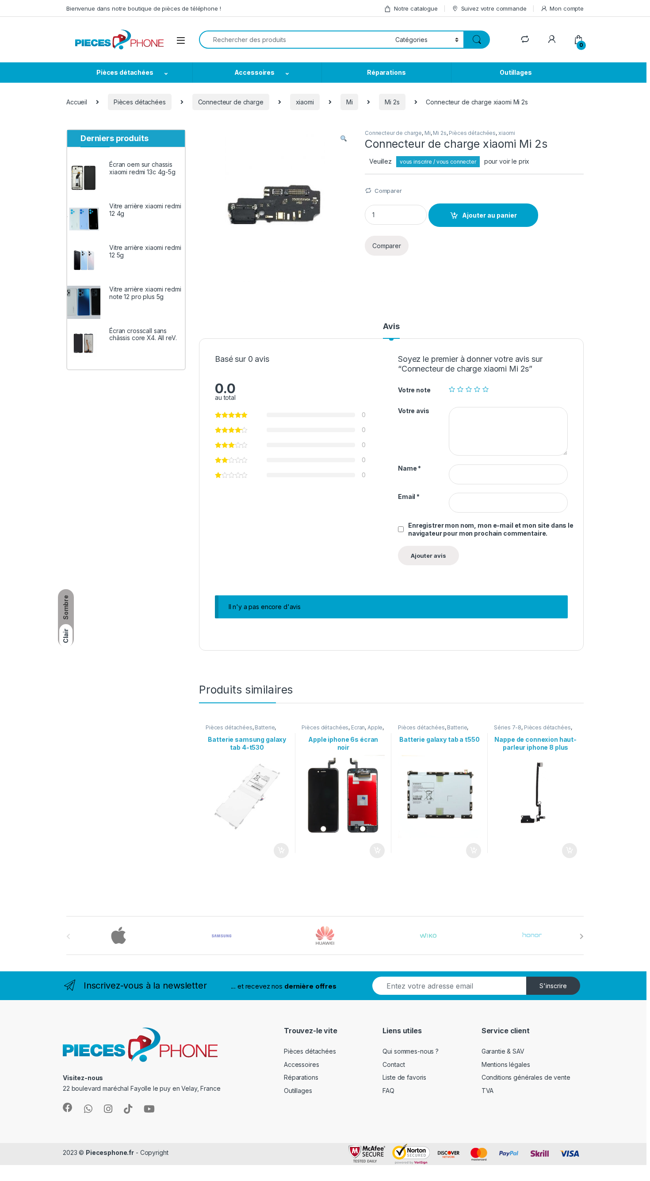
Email (409, 496)
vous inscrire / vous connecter (438, 161)
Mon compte (567, 8)
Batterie (265, 727)
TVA (488, 1090)
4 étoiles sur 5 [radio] (477, 389)
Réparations (386, 72)
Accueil (76, 102)
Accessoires (254, 72)
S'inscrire (553, 985)
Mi (349, 102)
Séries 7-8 (507, 727)
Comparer (388, 190)
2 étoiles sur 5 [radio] (460, 389)
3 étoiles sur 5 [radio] (469, 389)
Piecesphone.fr (110, 1152)
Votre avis (413, 410)
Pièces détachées (124, 72)
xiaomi (305, 102)
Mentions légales (506, 1064)
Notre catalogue (416, 8)
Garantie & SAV (503, 1051)
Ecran (358, 727)
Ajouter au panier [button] (278, 850)
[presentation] (582, 936)
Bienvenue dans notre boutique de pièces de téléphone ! (143, 8)
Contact (393, 1064)
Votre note (414, 390)
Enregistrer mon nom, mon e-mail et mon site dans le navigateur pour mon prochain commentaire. (491, 529)
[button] (343, 139)
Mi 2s (392, 102)
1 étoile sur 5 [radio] (452, 389)
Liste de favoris (404, 1077)
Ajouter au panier (489, 215)
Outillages (516, 72)
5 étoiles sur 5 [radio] (485, 389)
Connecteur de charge (231, 102)
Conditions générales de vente (526, 1077)
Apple (374, 727)
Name (409, 468)
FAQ (388, 1090)
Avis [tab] (391, 326)
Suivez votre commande (494, 8)
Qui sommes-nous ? (410, 1051)
